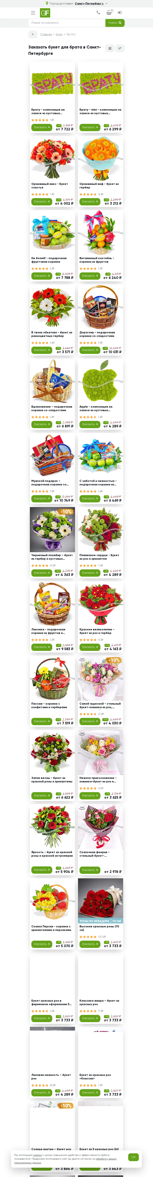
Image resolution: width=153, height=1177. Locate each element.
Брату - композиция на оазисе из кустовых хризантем (48, 112)
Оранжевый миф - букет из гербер (99, 186)
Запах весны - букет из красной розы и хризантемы (51, 780)
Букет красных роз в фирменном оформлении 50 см (51, 1003)
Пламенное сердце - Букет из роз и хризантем (99, 557)
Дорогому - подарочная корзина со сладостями (97, 334)
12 (99, 194)
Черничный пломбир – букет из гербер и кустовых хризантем (52, 558)
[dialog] (98, 13)
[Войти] (120, 13)
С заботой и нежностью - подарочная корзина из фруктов (98, 483)
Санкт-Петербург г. (89, 3)
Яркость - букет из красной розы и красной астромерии (52, 854)
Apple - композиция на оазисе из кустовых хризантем (95, 409)
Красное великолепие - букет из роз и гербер (96, 631)
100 (100, 937)
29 (51, 565)
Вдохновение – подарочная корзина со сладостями (51, 408)
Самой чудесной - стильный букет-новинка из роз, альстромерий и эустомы (100, 706)
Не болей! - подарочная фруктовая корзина (49, 260)
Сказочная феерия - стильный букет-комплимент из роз (94, 855)
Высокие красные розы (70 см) (99, 928)
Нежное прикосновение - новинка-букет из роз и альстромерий (98, 780)
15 (99, 640)
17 (99, 1011)
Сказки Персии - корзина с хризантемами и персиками (51, 928)
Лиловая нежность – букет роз (51, 1077)
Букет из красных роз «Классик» (95, 1077)
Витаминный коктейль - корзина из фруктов (96, 260)
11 (99, 565)
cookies (37, 1155)
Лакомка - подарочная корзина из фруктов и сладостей (48, 632)
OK (133, 1157)
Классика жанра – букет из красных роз (99, 1002)
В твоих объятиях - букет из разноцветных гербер (51, 334)
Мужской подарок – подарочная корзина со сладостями (48, 483)
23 (100, 714)
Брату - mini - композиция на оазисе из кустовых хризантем (100, 112)
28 (51, 1085)
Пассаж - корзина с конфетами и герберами (49, 705)
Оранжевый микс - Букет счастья (49, 186)
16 (99, 788)
